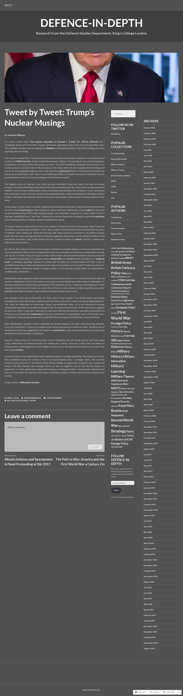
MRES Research (119, 380)
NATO (113, 181)
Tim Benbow (116, 217)
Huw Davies (116, 223)
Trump (32, 401)
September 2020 (151, 255)
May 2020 (148, 272)
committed (58, 330)
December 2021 (150, 189)
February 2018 (150, 416)
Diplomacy (128, 300)
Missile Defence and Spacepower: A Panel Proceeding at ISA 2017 (29, 460)
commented (64, 171)
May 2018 (148, 399)
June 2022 (148, 155)
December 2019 (150, 299)
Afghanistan (127, 248)
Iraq (132, 335)
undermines (37, 314)
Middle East (117, 346)
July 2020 (148, 266)
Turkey (130, 435)
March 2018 (149, 410)
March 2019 (149, 344)
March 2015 (149, 610)
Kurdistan (115, 343)
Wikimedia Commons (29, 382)
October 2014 (150, 637)
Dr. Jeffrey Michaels (87, 141)
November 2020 (150, 250)
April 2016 (148, 538)
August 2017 (149, 449)
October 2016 (150, 504)
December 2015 (150, 560)
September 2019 (151, 316)
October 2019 (150, 311)
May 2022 (148, 161)
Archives (130, 251)
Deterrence (117, 300)
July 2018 (148, 388)
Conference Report (121, 287)
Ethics (113, 308)
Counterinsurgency (120, 291)
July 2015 (148, 588)
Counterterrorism (118, 294)
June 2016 (148, 527)
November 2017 (150, 432)
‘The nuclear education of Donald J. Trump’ (52, 141)
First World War (118, 153)
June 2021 (148, 211)
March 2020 (149, 283)
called (89, 210)
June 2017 (148, 460)
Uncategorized (54, 398)
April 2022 (148, 166)
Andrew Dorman (118, 228)
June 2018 (148, 394)
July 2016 (148, 521)
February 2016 (150, 549)
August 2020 (149, 261)
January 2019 (149, 355)
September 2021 (151, 200)
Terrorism (115, 435)
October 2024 (150, 133)
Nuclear (11, 401)
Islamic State (123, 340)
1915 (113, 248)
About (8, 5)
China (124, 273)
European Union (125, 307)
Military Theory (117, 170)
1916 (118, 248)
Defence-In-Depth (91, 22)
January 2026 (149, 128)
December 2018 (150, 360)
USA (126, 439)
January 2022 (149, 183)
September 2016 (151, 510)
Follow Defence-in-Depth (120, 459)
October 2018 (150, 371)
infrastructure (25, 210)
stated (78, 239)
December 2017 (150, 427)
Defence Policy (119, 296)
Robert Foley (116, 234)
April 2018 (148, 405)
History (117, 331)
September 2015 (151, 576)
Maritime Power (126, 344)
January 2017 (149, 488)
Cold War (130, 280)
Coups (127, 294)
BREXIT (130, 258)
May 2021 (148, 216)
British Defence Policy (120, 176)
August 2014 (149, 648)
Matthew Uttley (118, 239)
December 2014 (150, 626)
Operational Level (119, 395)
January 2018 (149, 421)
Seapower (117, 415)
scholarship (55, 258)
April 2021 (148, 222)
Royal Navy (126, 405)
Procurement (116, 398)
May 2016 (148, 532)
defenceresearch (32, 398)
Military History (118, 164)
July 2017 (148, 455)
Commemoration (121, 284)
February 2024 (150, 139)
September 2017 (151, 443)
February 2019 (150, 349)
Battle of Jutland (118, 258)
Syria (130, 431)
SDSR (125, 411)
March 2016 (149, 543)
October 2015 (150, 571)
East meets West (118, 304)
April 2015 (148, 604)
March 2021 (149, 227)
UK (112, 439)
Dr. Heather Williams (15, 135)
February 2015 (150, 615)
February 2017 (150, 482)
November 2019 (150, 305)
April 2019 (148, 338)
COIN (113, 187)
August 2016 (149, 515)
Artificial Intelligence (121, 254)
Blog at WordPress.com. (91, 690)
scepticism (99, 216)
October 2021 (150, 194)
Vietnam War (117, 447)
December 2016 (150, 493)
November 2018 (150, 366)
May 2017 (148, 466)
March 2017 (149, 477)
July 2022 (148, 150)
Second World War (119, 159)
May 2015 (148, 599)
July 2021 (148, 205)
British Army (121, 262)
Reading (127, 398)
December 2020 (150, 244)
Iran (112, 198)
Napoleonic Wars (119, 384)
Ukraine (119, 439)
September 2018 (151, 377)
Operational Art (126, 392)
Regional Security (120, 401)
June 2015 (148, 593)
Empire (129, 304)
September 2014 (151, 643)
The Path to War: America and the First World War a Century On (80, 460)
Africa (113, 252)
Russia (114, 192)
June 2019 (148, 327)
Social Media (22, 401)
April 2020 (148, 277)
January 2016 (149, 554)
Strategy (118, 431)
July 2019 (148, 322)
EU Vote (114, 313)
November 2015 (150, 565)
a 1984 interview (22, 161)
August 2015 (149, 582)
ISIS (113, 340)
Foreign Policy (121, 323)
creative (19, 349)
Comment (95, 447)
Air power (120, 251)
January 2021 (149, 239)
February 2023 (150, 144)
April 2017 (148, 471)
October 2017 (150, 438)
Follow (116, 490)
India (122, 336)
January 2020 (149, 294)
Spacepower (124, 426)
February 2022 (150, 178)
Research (114, 406)
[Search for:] (123, 114)
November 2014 (150, 632)
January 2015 (149, 621)
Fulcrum (114, 327)
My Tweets (115, 134)
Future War (122, 327)
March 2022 (149, 172)
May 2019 (148, 333)
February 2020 (150, 288)
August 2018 (149, 382)
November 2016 (150, 499)
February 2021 (150, 233)
